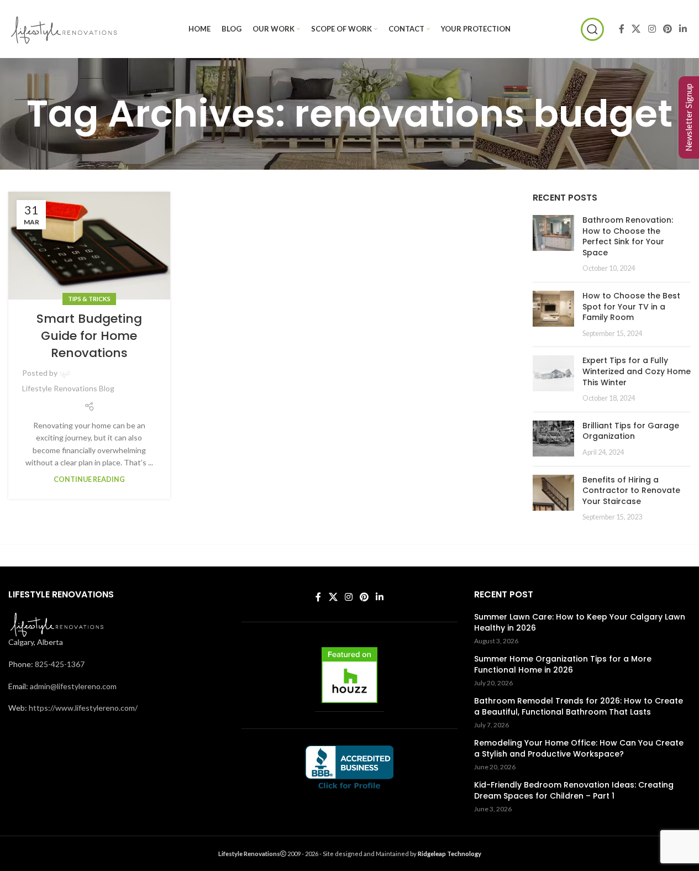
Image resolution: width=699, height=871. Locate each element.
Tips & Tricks (89, 298)
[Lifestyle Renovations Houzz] (349, 675)
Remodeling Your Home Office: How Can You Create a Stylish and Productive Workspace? (579, 748)
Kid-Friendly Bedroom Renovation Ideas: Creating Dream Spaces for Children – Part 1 (574, 790)
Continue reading (89, 479)
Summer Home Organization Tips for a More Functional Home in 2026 (562, 664)
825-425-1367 (60, 664)
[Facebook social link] (621, 28)
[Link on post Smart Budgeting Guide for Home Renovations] (89, 246)
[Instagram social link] (651, 28)
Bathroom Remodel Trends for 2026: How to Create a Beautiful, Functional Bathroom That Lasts (578, 706)
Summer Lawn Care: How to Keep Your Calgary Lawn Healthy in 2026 (579, 622)
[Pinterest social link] (667, 28)
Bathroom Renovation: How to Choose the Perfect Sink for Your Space (627, 236)
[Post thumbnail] (553, 244)
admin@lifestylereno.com (73, 686)
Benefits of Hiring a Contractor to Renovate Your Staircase (631, 490)
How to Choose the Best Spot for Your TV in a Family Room (631, 306)
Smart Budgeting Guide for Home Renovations (89, 335)
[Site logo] (63, 28)
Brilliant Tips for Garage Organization (630, 431)
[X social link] (636, 28)
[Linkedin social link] (683, 28)
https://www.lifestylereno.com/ (83, 707)
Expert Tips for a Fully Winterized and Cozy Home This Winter (636, 371)
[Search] (592, 29)
